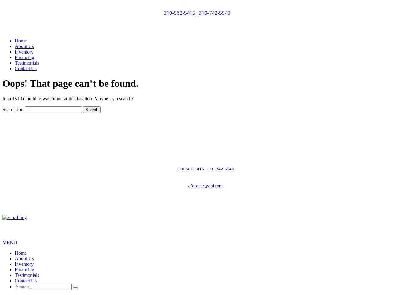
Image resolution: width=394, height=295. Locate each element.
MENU (9, 242)
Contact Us (26, 68)
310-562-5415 (179, 13)
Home (21, 40)
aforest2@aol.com (205, 186)
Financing (24, 57)
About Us (24, 46)
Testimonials (27, 63)
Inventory (24, 51)
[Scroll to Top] (14, 217)
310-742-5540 (214, 13)
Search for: (13, 109)
